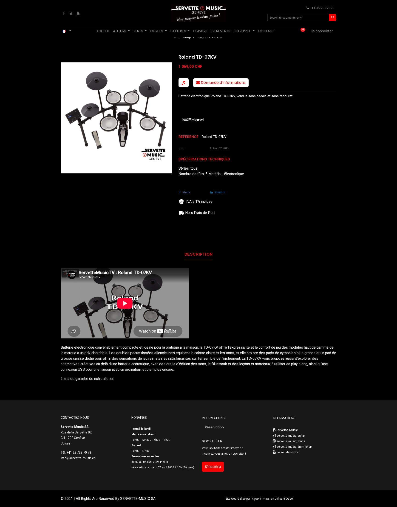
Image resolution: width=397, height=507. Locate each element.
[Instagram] (71, 13)
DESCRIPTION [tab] (198, 254)
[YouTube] (78, 13)
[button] (184, 82)
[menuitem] (103, 31)
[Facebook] (64, 13)
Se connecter (322, 31)
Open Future (260, 499)
